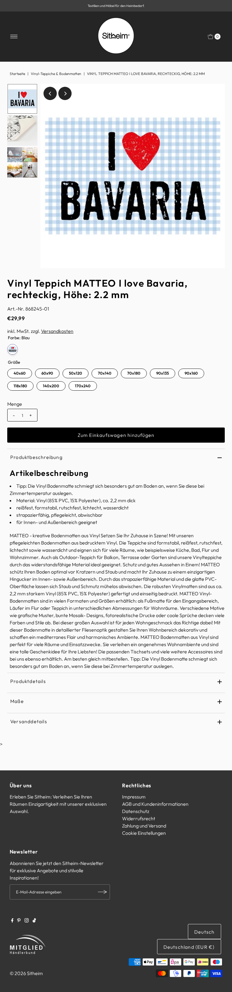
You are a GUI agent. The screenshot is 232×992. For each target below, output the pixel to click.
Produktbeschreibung (36, 457)
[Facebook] (12, 920)
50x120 (75, 373)
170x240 (83, 385)
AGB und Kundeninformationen (155, 804)
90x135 (162, 373)
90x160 (191, 373)
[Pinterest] (19, 920)
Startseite (17, 73)
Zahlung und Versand (144, 826)
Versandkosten (57, 331)
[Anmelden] (102, 891)
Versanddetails (28, 721)
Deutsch (204, 932)
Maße (17, 701)
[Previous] (50, 93)
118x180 (20, 385)
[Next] (65, 93)
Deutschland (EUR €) (189, 947)
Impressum (134, 797)
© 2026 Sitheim (26, 973)
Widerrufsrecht (138, 818)
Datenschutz (135, 811)
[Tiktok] (34, 920)
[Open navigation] (14, 36)
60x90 (47, 373)
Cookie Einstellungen (144, 833)
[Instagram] (26, 920)
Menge (14, 404)
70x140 (104, 373)
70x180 (133, 373)
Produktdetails (28, 681)
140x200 (51, 385)
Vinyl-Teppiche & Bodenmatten (56, 73)
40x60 (20, 373)
